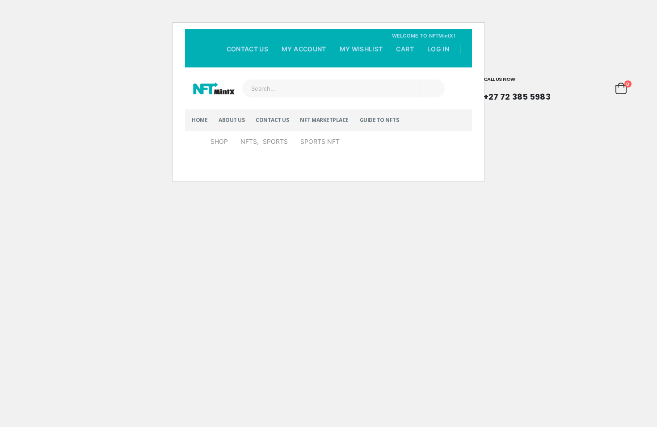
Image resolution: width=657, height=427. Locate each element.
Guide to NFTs (379, 120)
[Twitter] (447, 61)
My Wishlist (361, 49)
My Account (304, 49)
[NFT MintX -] (214, 88)
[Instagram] (459, 61)
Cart (404, 49)
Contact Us (248, 49)
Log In (438, 49)
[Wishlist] (598, 89)
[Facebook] (434, 61)
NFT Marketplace (324, 120)
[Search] (432, 88)
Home (199, 120)
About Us (231, 120)
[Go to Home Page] (195, 141)
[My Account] (574, 89)
